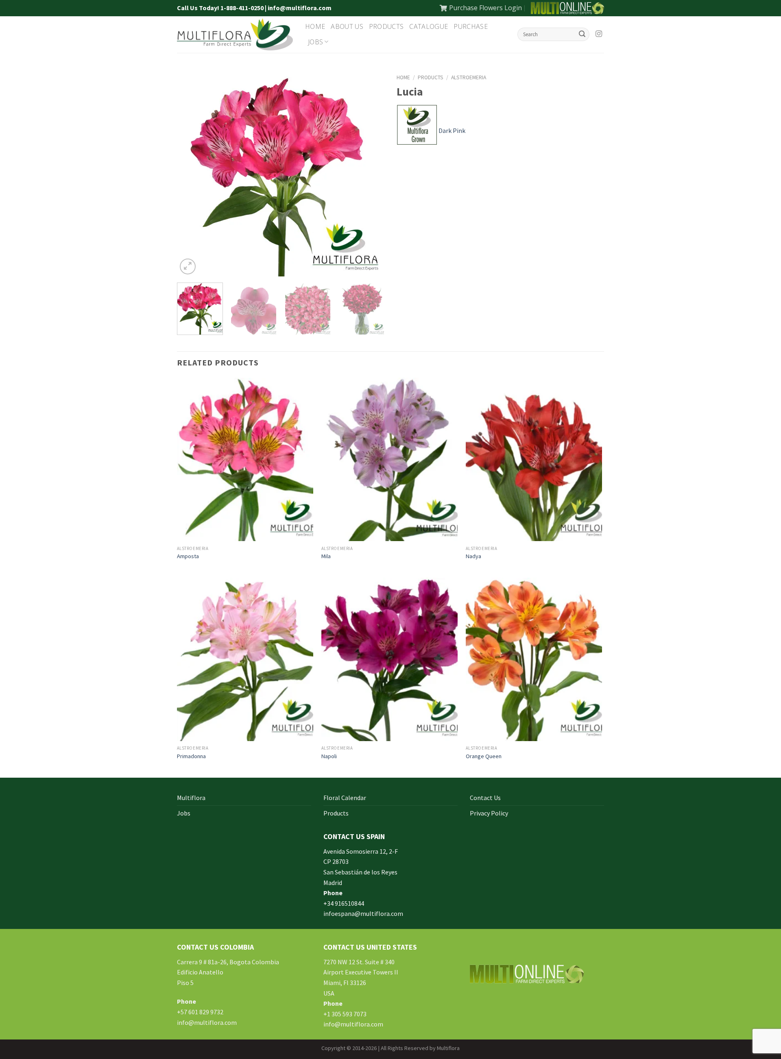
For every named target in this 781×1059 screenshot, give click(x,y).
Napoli (329, 756)
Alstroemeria (468, 77)
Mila (326, 556)
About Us (347, 26)
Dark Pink (451, 130)
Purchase (471, 26)
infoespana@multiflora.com (363, 913)
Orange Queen (484, 756)
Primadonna (191, 756)
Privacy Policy (489, 813)
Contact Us (485, 798)
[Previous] (191, 173)
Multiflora (191, 798)
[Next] (370, 173)
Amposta (188, 556)
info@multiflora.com (207, 1022)
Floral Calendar (344, 798)
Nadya (473, 556)
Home (315, 26)
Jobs (315, 41)
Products (386, 26)
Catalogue (428, 26)
